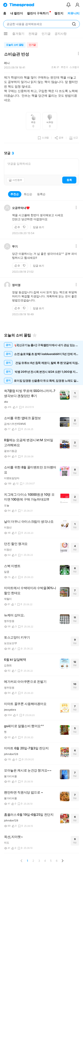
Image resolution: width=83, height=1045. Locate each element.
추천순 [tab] (14, 194)
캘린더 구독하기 (38, 13)
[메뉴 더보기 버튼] (5, 34)
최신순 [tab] (28, 194)
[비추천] (24, 227)
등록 (69, 179)
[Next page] (62, 860)
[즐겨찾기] (34, 335)
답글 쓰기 (38, 227)
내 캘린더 (16, 13)
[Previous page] (21, 860)
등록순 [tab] (41, 194)
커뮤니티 (73, 13)
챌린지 (58, 13)
